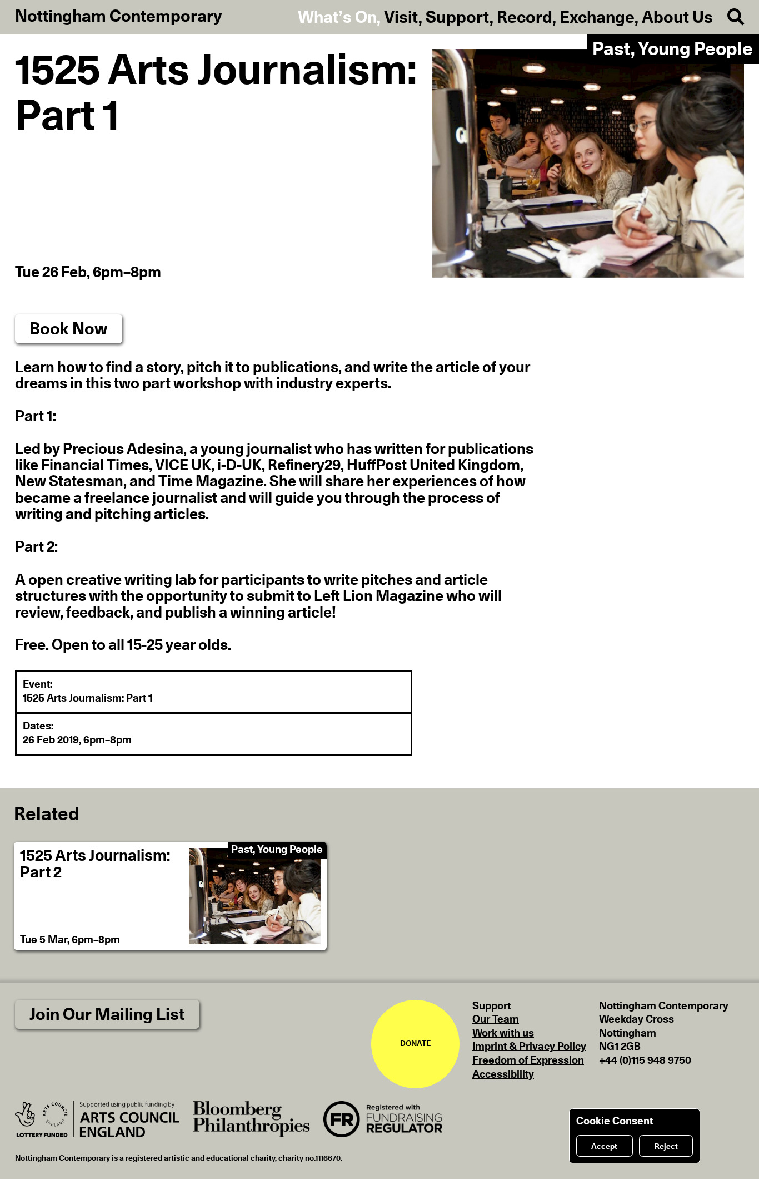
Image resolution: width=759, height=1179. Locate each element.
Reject (666, 1147)
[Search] (729, 17)
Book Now (68, 329)
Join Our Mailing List (106, 1015)
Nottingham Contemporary (118, 16)
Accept (604, 1147)
